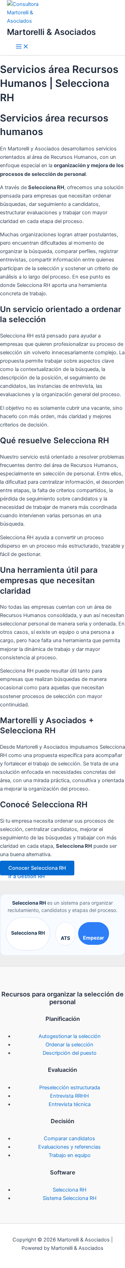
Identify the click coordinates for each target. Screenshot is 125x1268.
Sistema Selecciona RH (70, 1198)
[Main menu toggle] (22, 47)
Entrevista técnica (70, 1104)
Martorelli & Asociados (51, 32)
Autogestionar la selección (70, 1036)
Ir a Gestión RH (26, 876)
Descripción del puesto (70, 1053)
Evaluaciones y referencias (69, 1147)
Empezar (93, 938)
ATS (65, 938)
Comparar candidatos (69, 1138)
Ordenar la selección (69, 1044)
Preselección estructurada (69, 1087)
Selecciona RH (28, 933)
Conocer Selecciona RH (37, 868)
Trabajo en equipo (70, 1155)
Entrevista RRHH (69, 1096)
